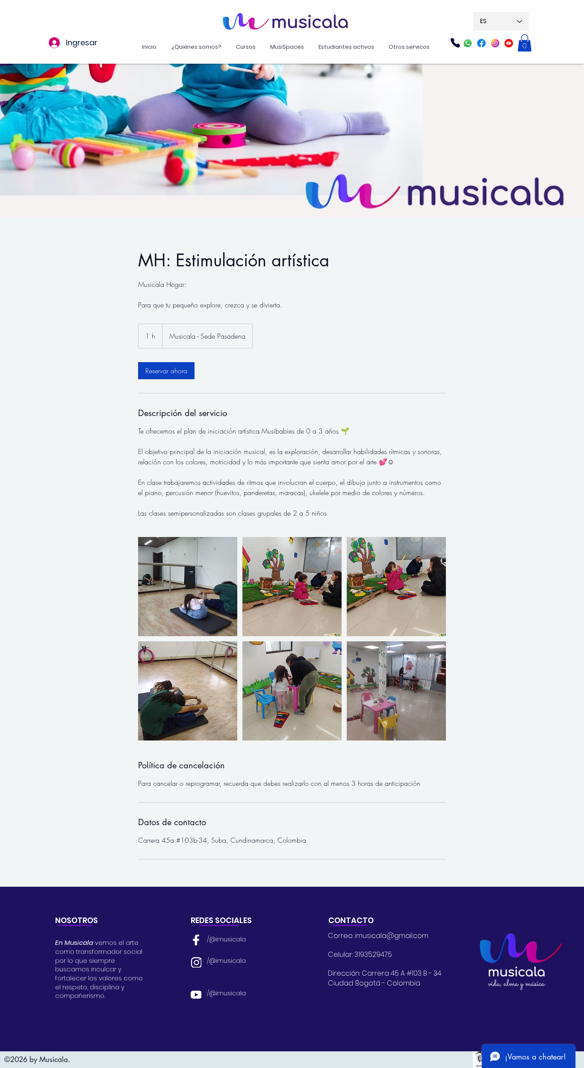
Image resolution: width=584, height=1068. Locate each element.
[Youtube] (508, 43)
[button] (524, 43)
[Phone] (455, 42)
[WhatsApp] (467, 43)
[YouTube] (196, 994)
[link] (166, 370)
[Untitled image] (187, 586)
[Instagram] (495, 43)
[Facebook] (481, 43)
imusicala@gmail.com (391, 936)
